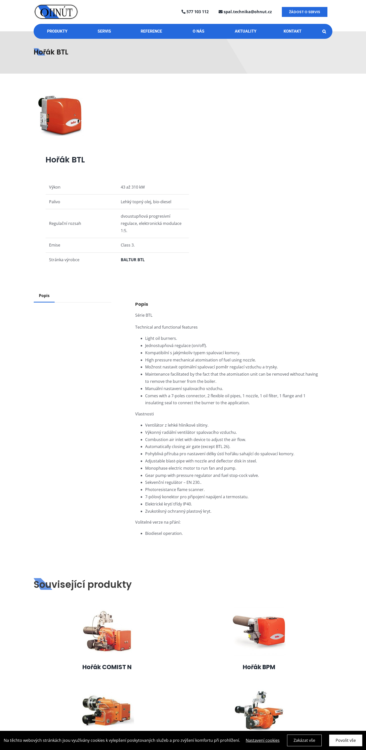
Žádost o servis (304, 11)
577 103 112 (197, 11)
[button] (324, 31)
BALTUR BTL (133, 259)
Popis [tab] (44, 295)
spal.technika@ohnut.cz (247, 11)
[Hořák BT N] (107, 688)
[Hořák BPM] (259, 608)
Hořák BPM (259, 667)
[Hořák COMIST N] (107, 608)
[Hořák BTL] (105, 115)
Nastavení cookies (263, 740)
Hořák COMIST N (107, 667)
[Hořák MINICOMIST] (259, 688)
